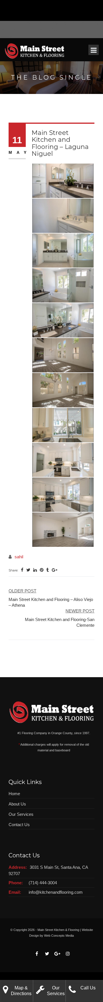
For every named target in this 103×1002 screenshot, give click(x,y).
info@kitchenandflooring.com (56, 892)
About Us (17, 803)
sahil (19, 556)
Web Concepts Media (59, 935)
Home (14, 793)
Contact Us (19, 824)
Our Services (21, 814)
